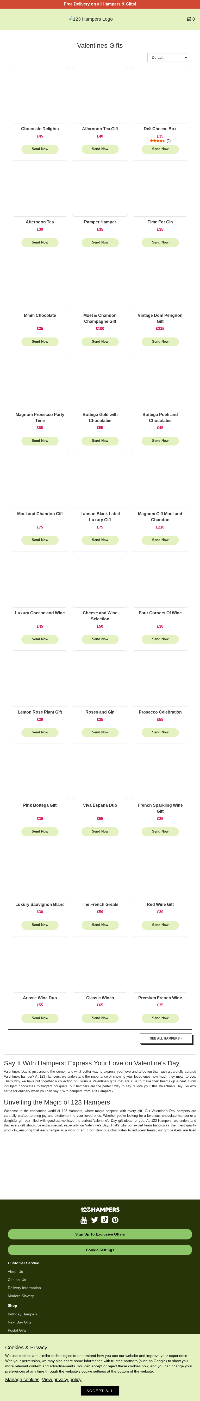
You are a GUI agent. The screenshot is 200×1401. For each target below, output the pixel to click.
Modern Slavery (21, 1296)
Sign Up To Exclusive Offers (100, 1234)
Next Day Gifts (20, 1322)
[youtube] (84, 1220)
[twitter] (95, 1220)
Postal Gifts (17, 1330)
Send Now (40, 149)
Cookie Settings (100, 1250)
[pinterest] (116, 1220)
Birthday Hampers (23, 1314)
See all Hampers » (166, 1038)
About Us (15, 1271)
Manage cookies (22, 1379)
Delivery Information (24, 1288)
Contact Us (17, 1280)
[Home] (100, 19)
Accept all (100, 1391)
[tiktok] (105, 1220)
